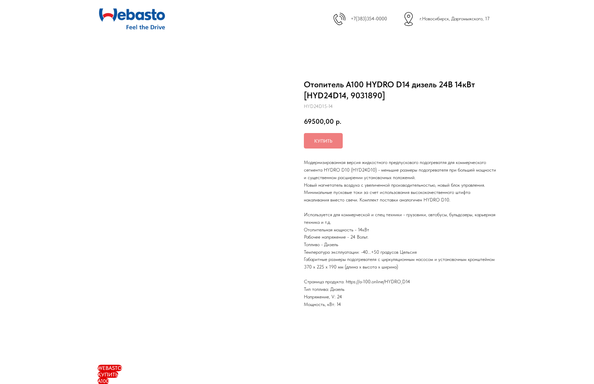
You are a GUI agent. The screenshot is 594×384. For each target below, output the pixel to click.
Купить (108, 374)
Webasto (110, 368)
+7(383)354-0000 (369, 18)
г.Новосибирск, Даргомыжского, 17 (455, 18)
